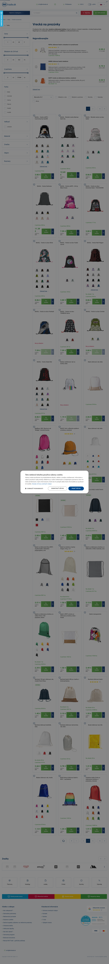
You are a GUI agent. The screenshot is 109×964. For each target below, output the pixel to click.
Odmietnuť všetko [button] (57, 488)
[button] (34, 488)
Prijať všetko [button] (76, 488)
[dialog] (54, 482)
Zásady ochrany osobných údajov (42, 484)
